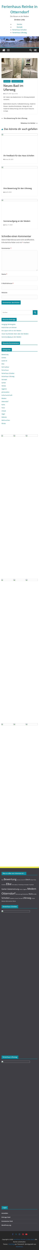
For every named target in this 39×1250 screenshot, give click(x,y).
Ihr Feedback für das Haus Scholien (18, 155)
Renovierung (19, 894)
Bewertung (5, 354)
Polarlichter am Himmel (9, 327)
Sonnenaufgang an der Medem (16, 221)
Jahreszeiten (5, 392)
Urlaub (4, 411)
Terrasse (20, 898)
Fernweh (4, 379)
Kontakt (19, 27)
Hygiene (4, 389)
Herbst (4, 386)
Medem (4, 398)
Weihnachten (6, 420)
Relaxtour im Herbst (28, 123)
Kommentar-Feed (7, 1221)
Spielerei (12, 898)
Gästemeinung (13, 889)
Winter (4, 423)
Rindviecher (25, 894)
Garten (4, 383)
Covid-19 (4, 361)
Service (19, 24)
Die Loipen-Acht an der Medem (11, 331)
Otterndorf (5, 401)
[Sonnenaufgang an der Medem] (19, 200)
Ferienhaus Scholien (19, 30)
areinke (16, 93)
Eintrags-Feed (6, 1217)
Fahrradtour (5, 367)
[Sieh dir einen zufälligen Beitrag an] (35, 50)
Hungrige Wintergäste (8, 324)
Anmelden (5, 1213)
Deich (28, 879)
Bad (2, 879)
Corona (4, 357)
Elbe (3, 364)
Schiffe (34, 894)
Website (4, 293)
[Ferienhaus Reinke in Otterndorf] (19, 38)
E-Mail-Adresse (7, 283)
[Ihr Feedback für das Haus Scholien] (19, 135)
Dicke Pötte (33, 879)
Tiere (3, 408)
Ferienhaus (7, 81)
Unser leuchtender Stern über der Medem (15, 334)
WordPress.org (6, 1225)
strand (16, 898)
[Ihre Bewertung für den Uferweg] (19, 168)
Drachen (4, 884)
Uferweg (27, 897)
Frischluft (31, 884)
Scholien (6, 897)
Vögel (3, 414)
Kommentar (6, 248)
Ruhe (3, 404)
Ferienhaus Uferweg (19, 33)
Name (4, 274)
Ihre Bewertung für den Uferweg (15, 118)
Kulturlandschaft (7, 395)
